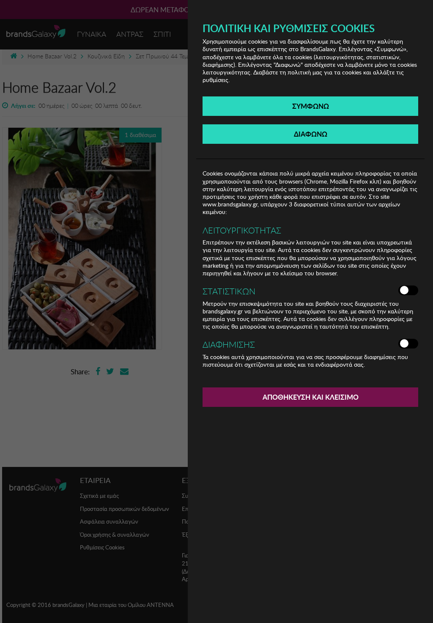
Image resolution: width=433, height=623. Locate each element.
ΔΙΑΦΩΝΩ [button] (310, 134)
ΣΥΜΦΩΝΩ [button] (310, 106)
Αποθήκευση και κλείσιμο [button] (311, 397)
